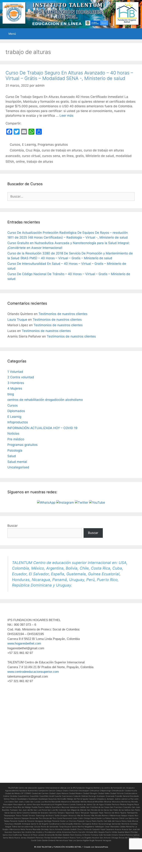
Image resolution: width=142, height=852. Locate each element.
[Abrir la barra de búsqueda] (136, 33)
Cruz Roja (33, 150)
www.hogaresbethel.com (24, 643)
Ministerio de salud (100, 156)
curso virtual (31, 156)
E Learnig (29, 144)
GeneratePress (101, 847)
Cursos (15, 144)
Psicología (14, 450)
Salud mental (17, 462)
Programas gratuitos (53, 144)
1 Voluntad (15, 371)
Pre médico (15, 439)
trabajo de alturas (40, 161)
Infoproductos (17, 422)
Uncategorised (18, 467)
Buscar (12, 525)
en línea (68, 156)
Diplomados (16, 411)
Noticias (13, 433)
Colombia (17, 150)
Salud (11, 456)
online (20, 161)
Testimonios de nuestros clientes (62, 314)
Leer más (66, 115)
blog (10, 394)
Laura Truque (17, 319)
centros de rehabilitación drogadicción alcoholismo (45, 400)
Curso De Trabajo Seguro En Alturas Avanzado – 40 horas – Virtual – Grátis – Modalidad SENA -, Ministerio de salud (69, 75)
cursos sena (51, 156)
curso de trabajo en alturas (62, 150)
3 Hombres (15, 383)
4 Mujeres (14, 388)
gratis (79, 156)
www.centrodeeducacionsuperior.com (33, 671)
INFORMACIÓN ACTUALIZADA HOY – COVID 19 (42, 428)
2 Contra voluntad (20, 377)
